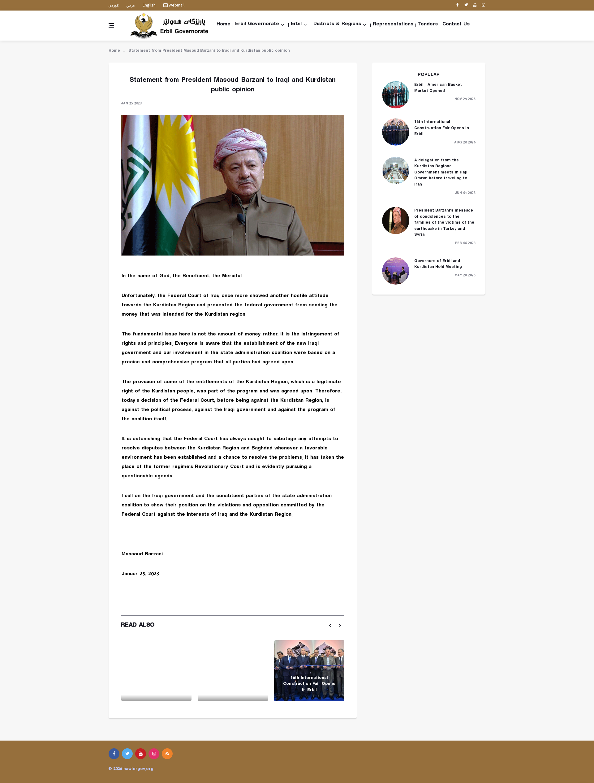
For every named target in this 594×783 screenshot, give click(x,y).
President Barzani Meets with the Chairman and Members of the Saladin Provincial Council (233, 681)
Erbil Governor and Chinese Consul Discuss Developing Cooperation (156, 684)
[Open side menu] (111, 25)
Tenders (428, 25)
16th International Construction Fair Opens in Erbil (309, 684)
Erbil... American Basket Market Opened (438, 88)
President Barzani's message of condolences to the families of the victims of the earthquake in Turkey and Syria (444, 223)
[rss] (167, 753)
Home (223, 25)
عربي (131, 5)
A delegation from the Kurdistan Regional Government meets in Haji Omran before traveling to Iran (440, 173)
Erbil (296, 25)
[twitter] (466, 5)
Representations (393, 25)
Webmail (176, 5)
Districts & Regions (337, 25)
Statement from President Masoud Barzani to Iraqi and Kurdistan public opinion (209, 51)
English (149, 5)
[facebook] (457, 5)
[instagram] (483, 5)
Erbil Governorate (257, 25)
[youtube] (475, 5)
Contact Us (456, 25)
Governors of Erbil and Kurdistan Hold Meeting (438, 265)
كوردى (114, 5)
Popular (429, 75)
